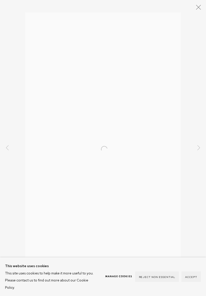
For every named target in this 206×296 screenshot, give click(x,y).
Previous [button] (7, 148)
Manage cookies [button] (118, 276)
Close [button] (197, 9)
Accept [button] (191, 277)
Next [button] (198, 148)
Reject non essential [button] (157, 277)
